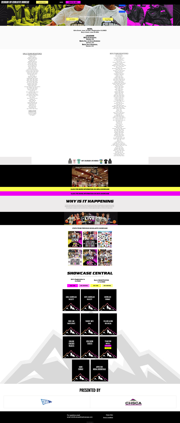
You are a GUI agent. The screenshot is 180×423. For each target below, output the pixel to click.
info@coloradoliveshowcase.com (82, 417)
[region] (71, 300)
